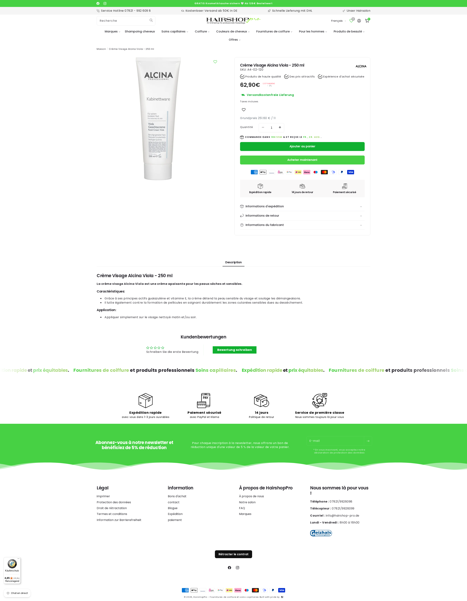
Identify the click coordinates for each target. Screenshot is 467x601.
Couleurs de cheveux (231, 31)
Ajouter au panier (302, 146)
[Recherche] (151, 20)
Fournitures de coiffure (273, 31)
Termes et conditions (112, 514)
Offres (233, 40)
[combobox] (126, 20)
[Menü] (18, 559)
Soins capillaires (173, 31)
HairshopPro (200, 597)
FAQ (242, 508)
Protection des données (114, 502)
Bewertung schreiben (234, 350)
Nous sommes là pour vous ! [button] (339, 490)
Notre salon (247, 502)
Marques (111, 31)
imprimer (103, 496)
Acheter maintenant (302, 160)
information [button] (180, 488)
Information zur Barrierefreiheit (119, 520)
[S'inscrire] (368, 441)
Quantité (246, 127)
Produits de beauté (348, 31)
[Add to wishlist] (243, 109)
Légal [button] (103, 488)
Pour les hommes (311, 31)
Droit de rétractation (112, 508)
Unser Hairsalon (358, 11)
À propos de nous (251, 496)
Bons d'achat (177, 496)
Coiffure (201, 31)
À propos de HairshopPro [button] (266, 488)
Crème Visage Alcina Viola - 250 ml (131, 49)
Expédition (175, 514)
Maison (101, 49)
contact (174, 502)
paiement (175, 520)
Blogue (172, 508)
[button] (111, 32)
